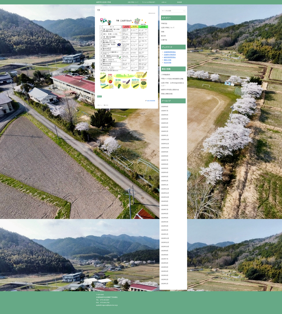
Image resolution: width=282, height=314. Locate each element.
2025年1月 (164, 185)
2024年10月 (165, 197)
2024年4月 (164, 222)
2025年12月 (165, 139)
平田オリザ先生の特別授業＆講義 (172, 79)
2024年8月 (164, 205)
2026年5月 (164, 119)
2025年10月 (165, 148)
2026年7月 (164, 111)
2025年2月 (164, 180)
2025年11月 (165, 143)
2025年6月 (164, 164)
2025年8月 (164, 156)
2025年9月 (164, 152)
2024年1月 (164, 234)
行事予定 (164, 40)
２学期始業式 (165, 74)
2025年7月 (164, 160)
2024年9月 (164, 201)
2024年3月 (164, 226)
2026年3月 (164, 127)
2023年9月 (164, 250)
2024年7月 (164, 209)
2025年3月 (164, 176)
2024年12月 (165, 189)
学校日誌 (164, 23)
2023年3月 (164, 275)
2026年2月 (164, 131)
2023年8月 (164, 255)
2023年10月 (165, 246)
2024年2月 (164, 230)
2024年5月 (164, 218)
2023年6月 (164, 263)
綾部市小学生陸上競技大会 (170, 89)
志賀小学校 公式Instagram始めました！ (172, 84)
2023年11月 (165, 242)
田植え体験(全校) (167, 94)
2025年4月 (164, 172)
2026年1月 (164, 135)
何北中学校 (167, 62)
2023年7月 (164, 259)
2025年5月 (164, 168)
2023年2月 (164, 279)
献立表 (100, 96)
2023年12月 (165, 238)
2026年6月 (164, 115)
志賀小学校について (167, 27)
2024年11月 (165, 193)
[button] (184, 11)
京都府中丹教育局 (170, 54)
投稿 (162, 31)
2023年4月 (164, 271)
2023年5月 (164, 267)
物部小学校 (167, 60)
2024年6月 (164, 213)
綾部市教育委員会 (170, 57)
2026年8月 (164, 106)
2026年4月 (164, 123)
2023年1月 (164, 283)
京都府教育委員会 (170, 52)
